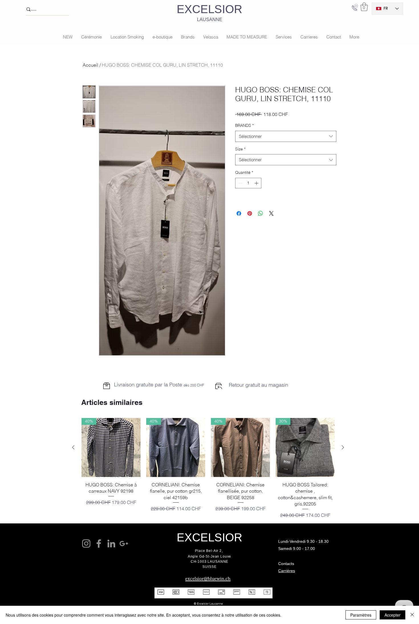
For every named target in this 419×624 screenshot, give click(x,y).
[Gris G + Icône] (123, 543)
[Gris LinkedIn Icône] (111, 543)
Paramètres (360, 615)
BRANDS (244, 125)
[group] (208, 468)
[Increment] (257, 183)
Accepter (392, 615)
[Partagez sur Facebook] (238, 213)
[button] (364, 7)
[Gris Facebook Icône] (98, 543)
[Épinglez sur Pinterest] (249, 213)
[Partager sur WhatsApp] (260, 213)
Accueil (90, 65)
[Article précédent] (73, 447)
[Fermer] (412, 614)
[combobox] (285, 136)
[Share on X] (271, 213)
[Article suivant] (342, 447)
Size (240, 149)
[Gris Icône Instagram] (86, 543)
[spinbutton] (248, 183)
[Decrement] (239, 183)
